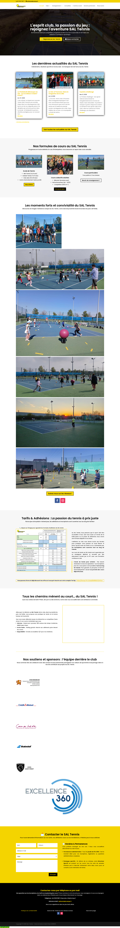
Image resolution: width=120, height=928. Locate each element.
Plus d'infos (29, 185)
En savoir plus (60, 189)
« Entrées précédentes (22, 122)
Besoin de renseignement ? (91, 180)
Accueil (41, 6)
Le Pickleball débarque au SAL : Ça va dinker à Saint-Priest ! (28, 93)
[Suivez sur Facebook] (57, 500)
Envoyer (53, 874)
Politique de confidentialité (29, 911)
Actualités (67, 6)
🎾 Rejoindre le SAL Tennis (50, 39)
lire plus (20, 116)
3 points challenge (87, 92)
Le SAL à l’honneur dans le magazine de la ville (58, 93)
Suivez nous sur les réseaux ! (60, 493)
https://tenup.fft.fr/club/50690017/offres (90, 580)
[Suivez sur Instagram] (62, 500)
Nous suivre (100, 6)
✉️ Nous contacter (72, 39)
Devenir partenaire (89, 6)
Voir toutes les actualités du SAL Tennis (60, 129)
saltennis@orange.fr (65, 901)
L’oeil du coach (77, 6)
